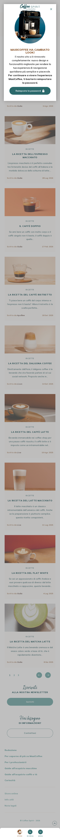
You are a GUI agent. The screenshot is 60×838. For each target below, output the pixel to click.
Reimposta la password (28, 90)
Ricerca (30, 836)
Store (19, 836)
